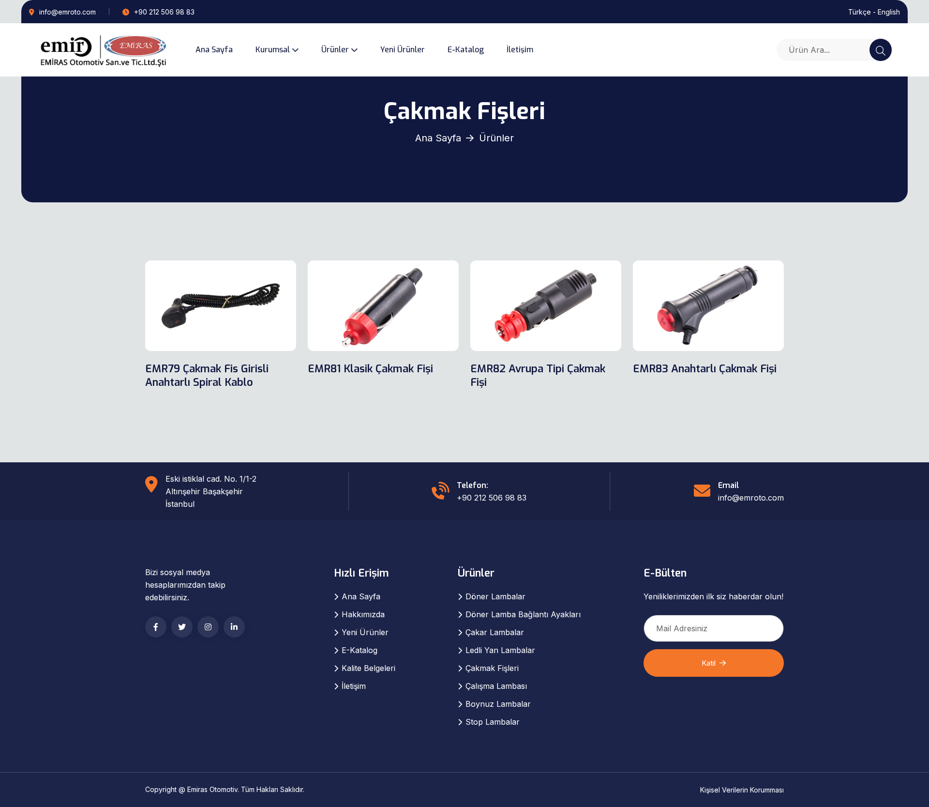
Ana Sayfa (214, 50)
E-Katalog (466, 50)
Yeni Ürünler (402, 50)
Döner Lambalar (495, 596)
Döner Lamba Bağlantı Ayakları (523, 614)
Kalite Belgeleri (368, 668)
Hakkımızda (363, 614)
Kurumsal (272, 50)
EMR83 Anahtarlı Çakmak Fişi (705, 369)
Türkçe (859, 12)
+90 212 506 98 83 (163, 12)
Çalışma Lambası (496, 686)
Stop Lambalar (492, 722)
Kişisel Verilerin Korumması (742, 790)
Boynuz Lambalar (498, 704)
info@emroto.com (67, 12)
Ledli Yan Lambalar (500, 650)
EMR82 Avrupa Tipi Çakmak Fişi (537, 375)
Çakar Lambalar (494, 632)
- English (886, 12)
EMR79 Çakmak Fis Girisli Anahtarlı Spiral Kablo (207, 375)
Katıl (709, 663)
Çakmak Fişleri (492, 668)
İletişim (520, 50)
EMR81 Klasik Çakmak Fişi (370, 369)
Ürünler (335, 50)
